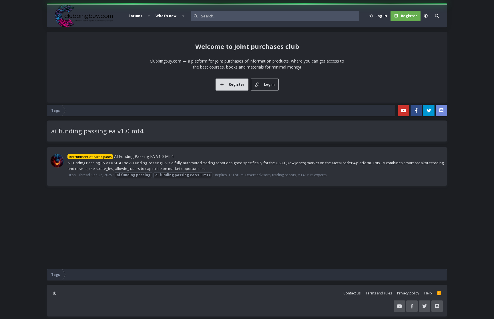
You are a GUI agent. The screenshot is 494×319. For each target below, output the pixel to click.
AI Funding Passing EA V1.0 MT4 (121, 156)
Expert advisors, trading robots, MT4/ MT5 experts (285, 174)
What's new (166, 15)
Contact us (351, 293)
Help (428, 293)
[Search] (437, 16)
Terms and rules (379, 293)
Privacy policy (408, 293)
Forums (135, 15)
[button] (149, 16)
